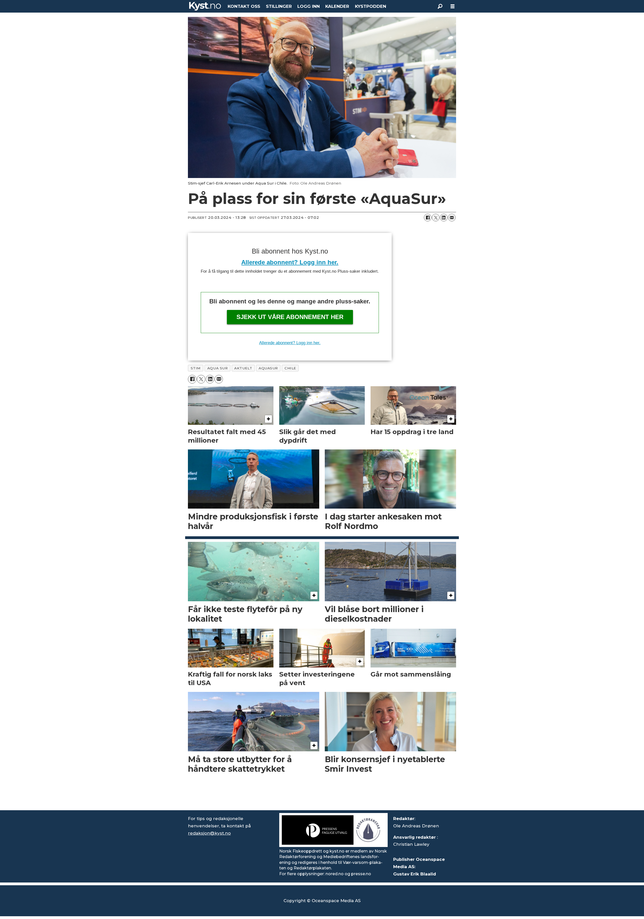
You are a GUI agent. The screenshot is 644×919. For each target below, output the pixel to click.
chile (290, 368)
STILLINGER (279, 6)
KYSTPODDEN (370, 6)
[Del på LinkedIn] (444, 217)
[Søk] (440, 6)
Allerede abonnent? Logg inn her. (289, 262)
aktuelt (243, 368)
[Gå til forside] (205, 6)
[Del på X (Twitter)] (435, 217)
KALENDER (337, 6)
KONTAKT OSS (244, 6)
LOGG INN (308, 6)
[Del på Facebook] (427, 217)
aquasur (268, 368)
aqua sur (217, 368)
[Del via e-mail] (452, 217)
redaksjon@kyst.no (209, 833)
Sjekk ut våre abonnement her (289, 316)
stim (196, 368)
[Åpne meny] (452, 6)
